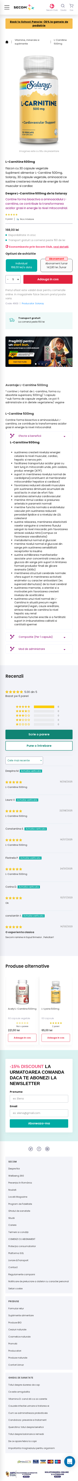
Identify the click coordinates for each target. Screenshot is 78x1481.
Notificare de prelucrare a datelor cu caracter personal (38, 1279)
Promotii (12, 1341)
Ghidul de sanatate (19, 1209)
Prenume (16, 1090)
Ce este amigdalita (19, 1389)
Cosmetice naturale (19, 1334)
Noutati (12, 1187)
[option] (36, 350)
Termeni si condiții (18, 1230)
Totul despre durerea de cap (24, 1382)
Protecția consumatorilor (22, 1244)
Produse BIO (14, 1320)
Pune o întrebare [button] (39, 744)
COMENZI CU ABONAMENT (21, 1237)
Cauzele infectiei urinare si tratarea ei (28, 1404)
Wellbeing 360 (16, 1173)
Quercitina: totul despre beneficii (26, 1425)
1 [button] (35, 362)
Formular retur (16, 1306)
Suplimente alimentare (21, 1313)
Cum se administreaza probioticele (28, 1411)
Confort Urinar (16, 1362)
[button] (19, 214)
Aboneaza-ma (39, 1121)
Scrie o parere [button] (39, 732)
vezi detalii (60, 247)
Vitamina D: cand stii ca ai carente (27, 1396)
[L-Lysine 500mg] (56, 991)
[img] (13, 780)
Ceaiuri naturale (17, 1327)
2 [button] (39, 362)
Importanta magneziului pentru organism (31, 1446)
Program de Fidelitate (20, 1201)
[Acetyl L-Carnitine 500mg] (22, 991)
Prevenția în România (20, 1180)
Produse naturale (17, 1355)
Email (13, 1104)
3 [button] (42, 362)
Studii (11, 1216)
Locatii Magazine (17, 1195)
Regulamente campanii (21, 1272)
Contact (13, 1265)
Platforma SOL (16, 1251)
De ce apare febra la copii (22, 1439)
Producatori (14, 1348)
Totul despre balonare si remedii (26, 1432)
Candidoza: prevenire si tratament (27, 1418)
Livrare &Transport (18, 1258)
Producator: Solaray (33, 303)
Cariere (12, 1223)
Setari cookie (15, 1286)
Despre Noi (14, 1166)
